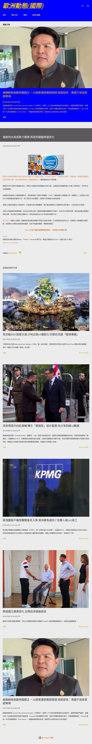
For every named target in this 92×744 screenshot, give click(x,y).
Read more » (84, 353)
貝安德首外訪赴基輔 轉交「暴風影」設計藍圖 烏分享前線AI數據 (41, 426)
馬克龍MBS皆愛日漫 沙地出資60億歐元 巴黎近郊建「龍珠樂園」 (41, 334)
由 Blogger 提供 (47, 738)
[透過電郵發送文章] (20, 253)
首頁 (4, 15)
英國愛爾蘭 (13, 253)
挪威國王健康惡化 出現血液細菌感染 (24, 611)
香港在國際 (36, 15)
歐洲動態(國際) (23, 6)
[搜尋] (82, 4)
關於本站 (15, 15)
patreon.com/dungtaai (10, 243)
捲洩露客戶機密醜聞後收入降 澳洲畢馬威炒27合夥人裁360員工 (40, 520)
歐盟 (25, 15)
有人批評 (6, 220)
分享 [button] (4, 117)
